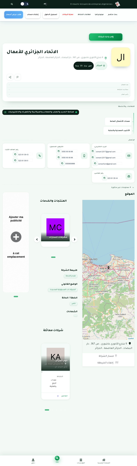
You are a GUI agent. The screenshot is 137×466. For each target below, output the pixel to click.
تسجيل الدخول (50, 15)
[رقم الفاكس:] (104, 178)
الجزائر (99, 66)
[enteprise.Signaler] (17, 77)
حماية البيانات (67, 15)
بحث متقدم (112, 15)
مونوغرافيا (99, 15)
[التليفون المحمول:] (58, 151)
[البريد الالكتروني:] (93, 151)
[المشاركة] (10, 77)
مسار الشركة (106, 356)
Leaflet (131, 338)
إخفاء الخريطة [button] (105, 363)
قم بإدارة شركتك (105, 37)
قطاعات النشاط (84, 15)
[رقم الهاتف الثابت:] (15, 154)
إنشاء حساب (32, 15)
